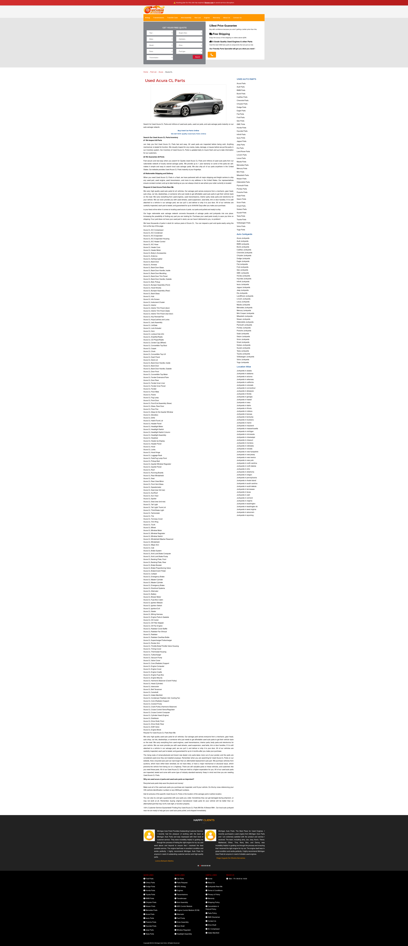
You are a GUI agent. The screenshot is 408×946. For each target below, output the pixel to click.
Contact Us (237, 18)
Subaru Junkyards (243, 345)
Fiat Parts (240, 114)
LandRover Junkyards (245, 296)
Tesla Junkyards (243, 351)
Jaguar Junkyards (243, 287)
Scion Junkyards (243, 339)
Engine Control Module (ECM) (188, 910)
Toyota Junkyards (243, 353)
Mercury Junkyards (244, 310)
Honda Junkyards (243, 275)
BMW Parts (241, 90)
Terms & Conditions (215, 890)
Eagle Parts (241, 110)
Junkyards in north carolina (247, 463)
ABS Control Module (184, 906)
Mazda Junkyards (243, 304)
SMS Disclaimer (214, 917)
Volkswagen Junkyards (245, 356)
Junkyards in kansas (244, 414)
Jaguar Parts (241, 141)
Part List (198, 18)
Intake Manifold (213, 933)
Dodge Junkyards (243, 258)
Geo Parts (240, 121)
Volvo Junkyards (243, 359)
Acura (161, 72)
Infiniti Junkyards (243, 281)
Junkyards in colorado (245, 385)
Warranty (216, 18)
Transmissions (158, 18)
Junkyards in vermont (245, 498)
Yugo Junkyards (243, 362)
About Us (226, 18)
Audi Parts (241, 87)
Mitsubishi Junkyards (245, 316)
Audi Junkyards (242, 241)
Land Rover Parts (243, 151)
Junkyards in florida (244, 394)
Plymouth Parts (242, 185)
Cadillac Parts (242, 97)
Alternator (180, 914)
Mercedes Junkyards (244, 307)
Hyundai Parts (242, 131)
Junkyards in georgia (244, 396)
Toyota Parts (241, 219)
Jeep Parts (241, 144)
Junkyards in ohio (243, 469)
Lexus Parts (241, 158)
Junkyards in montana (245, 443)
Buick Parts (241, 93)
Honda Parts (241, 127)
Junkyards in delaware (245, 391)
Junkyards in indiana (244, 411)
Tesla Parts (241, 216)
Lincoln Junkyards (243, 299)
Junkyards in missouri (245, 440)
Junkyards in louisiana (245, 419)
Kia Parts (240, 148)
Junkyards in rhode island (246, 480)
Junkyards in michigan (245, 431)
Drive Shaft (212, 925)
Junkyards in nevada (244, 448)
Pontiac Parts (242, 189)
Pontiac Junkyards (244, 327)
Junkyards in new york (245, 460)
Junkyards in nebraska (245, 446)
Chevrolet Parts (242, 100)
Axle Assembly (186, 18)
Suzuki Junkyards (243, 348)
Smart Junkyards (243, 342)
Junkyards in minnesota (246, 434)
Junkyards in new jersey (246, 454)
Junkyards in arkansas (245, 379)
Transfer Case (172, 18)
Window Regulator (184, 930)
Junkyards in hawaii (244, 399)
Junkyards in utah (243, 495)
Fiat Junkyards (242, 264)
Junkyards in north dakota (246, 466)
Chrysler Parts (242, 104)
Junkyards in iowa (243, 402)
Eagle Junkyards (243, 261)
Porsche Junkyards (244, 330)
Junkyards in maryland (245, 425)
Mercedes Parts (243, 165)
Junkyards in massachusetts (247, 428)
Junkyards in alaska (244, 370)
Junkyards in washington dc (247, 506)
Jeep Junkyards (243, 290)
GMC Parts (241, 124)
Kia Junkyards (242, 293)
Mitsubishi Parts (243, 175)
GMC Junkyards (243, 273)
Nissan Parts (241, 178)
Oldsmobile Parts (243, 182)
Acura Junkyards (243, 238)
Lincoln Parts (242, 155)
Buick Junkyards (243, 247)
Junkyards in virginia (244, 500)
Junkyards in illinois (244, 408)
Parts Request (182, 882)
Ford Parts (241, 117)
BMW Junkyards (243, 244)
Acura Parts (241, 83)
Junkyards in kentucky (245, 417)
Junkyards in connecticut (246, 388)
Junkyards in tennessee (246, 489)
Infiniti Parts (241, 134)
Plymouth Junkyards (244, 325)
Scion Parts (241, 202)
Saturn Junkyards (243, 336)
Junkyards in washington (246, 503)
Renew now (209, 3)
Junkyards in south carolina (247, 483)
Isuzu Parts (241, 138)
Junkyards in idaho (244, 405)
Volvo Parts (241, 226)
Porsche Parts (242, 192)
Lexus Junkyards (243, 301)
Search (197, 57)
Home (145, 72)
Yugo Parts (241, 229)
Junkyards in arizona (244, 376)
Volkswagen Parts (243, 223)
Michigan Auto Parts (161, 943)
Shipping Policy (214, 902)
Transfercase (181, 898)
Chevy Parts (150, 882)
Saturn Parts (241, 199)
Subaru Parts (242, 209)
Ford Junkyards (242, 267)
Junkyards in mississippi (246, 437)
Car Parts (180, 878)
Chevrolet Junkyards (244, 252)
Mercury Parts (242, 168)
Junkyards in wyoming (245, 515)
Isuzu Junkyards (243, 284)
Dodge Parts (241, 107)
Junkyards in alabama (245, 373)
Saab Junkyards (243, 333)
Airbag (147, 18)
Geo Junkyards (242, 270)
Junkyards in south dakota (246, 486)
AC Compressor (214, 929)
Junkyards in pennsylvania (247, 477)
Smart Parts (241, 206)
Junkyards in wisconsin (245, 512)
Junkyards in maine (244, 422)
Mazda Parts (241, 161)
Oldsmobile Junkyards (245, 322)
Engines (207, 18)
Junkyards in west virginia (246, 509)
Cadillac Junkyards (244, 249)
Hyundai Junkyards (244, 278)
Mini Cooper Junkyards (245, 313)
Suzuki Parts (241, 212)
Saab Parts (241, 195)
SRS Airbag (181, 886)
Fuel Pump (181, 918)
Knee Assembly (183, 922)
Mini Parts (240, 172)
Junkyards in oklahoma (245, 472)
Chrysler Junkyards (244, 255)
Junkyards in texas (244, 492)
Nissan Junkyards (243, 319)
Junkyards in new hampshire (247, 451)
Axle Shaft (180, 926)
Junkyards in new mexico (246, 457)
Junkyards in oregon (244, 474)
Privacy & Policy (214, 894)
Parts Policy (212, 913)
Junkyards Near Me (215, 886)
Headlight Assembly (184, 934)
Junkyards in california (245, 382)
